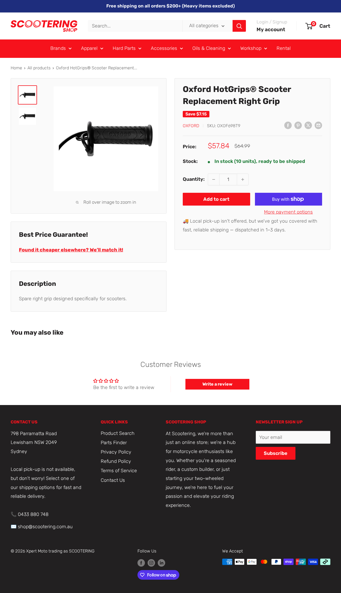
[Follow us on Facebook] (141, 563)
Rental (284, 48)
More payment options (288, 212)
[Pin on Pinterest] (298, 125)
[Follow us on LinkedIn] (161, 563)
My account (271, 29)
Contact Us (113, 480)
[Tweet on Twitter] (308, 125)
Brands (58, 48)
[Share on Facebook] (288, 125)
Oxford (191, 125)
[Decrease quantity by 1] (213, 179)
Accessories (164, 48)
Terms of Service (119, 471)
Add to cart (216, 199)
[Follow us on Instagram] (151, 563)
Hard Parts (124, 48)
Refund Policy (116, 461)
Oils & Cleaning (208, 48)
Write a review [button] (217, 384)
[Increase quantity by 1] (242, 179)
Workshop (250, 48)
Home (16, 67)
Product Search (118, 433)
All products (39, 67)
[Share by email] (318, 125)
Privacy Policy (116, 452)
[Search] (239, 26)
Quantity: (194, 179)
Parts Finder (114, 443)
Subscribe (275, 453)
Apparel (89, 48)
